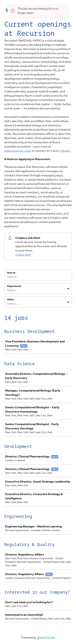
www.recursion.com (17, 150)
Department (14, 286)
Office (10, 299)
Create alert (23, 254)
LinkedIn (64, 150)
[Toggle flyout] (68, 289)
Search (11, 272)
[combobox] (7, 290)
